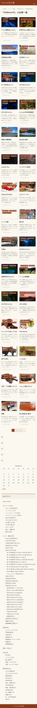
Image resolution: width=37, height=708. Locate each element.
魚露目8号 (11, 616)
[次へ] (23, 430)
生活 (5, 652)
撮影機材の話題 (11, 623)
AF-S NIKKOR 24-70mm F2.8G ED (19, 555)
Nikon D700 (11, 550)
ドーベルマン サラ (13, 513)
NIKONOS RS (11, 578)
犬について (8, 506)
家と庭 (9, 660)
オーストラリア (11, 630)
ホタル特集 (10, 671)
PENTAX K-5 (11, 583)
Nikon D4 (9, 548)
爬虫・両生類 (11, 687)
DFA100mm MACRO (15, 609)
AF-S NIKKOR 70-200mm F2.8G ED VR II (21, 564)
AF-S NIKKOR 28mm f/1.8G (16, 557)
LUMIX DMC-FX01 (13, 543)
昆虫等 (9, 680)
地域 (6, 627)
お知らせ (7, 501)
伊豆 (9, 635)
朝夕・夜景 (11, 683)
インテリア (10, 657)
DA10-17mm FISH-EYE (15, 590)
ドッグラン (11, 510)
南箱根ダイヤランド (13, 639)
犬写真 (9, 690)
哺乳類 (9, 676)
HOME (4, 9)
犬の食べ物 (10, 525)
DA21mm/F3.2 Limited (15, 600)
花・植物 (10, 692)
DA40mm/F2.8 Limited (15, 602)
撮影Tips (10, 621)
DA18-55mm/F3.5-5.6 (14, 597)
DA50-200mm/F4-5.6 (15, 604)
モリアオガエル (11, 673)
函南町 (9, 637)
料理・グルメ (11, 662)
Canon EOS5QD (12, 538)
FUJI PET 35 (10, 541)
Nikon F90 (10, 576)
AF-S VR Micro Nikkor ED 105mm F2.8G (20, 569)
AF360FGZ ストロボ (15, 588)
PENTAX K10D (12, 618)
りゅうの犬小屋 (7, 3)
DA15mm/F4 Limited (14, 593)
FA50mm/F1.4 (13, 614)
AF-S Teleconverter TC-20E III (17, 567)
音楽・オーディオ (12, 664)
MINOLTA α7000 (12, 545)
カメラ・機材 (11, 9)
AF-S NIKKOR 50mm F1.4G (17, 562)
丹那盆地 (9, 632)
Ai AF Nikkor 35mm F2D (15, 571)
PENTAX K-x (20, 9)
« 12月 (3, 489)
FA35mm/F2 (12, 611)
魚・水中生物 (11, 697)
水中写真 (9, 685)
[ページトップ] (33, 704)
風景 (9, 694)
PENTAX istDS (12, 581)
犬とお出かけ (11, 520)
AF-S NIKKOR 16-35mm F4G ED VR (19, 552)
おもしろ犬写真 (11, 508)
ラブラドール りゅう (13, 515)
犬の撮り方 (10, 522)
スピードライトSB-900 (15, 574)
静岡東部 (9, 644)
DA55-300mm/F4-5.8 (14, 607)
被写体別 (7, 668)
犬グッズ (9, 527)
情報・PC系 (7, 648)
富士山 (9, 678)
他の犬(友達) (11, 518)
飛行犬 (9, 532)
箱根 (8, 642)
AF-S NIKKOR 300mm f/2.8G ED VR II (20, 559)
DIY (8, 655)
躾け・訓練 (10, 529)
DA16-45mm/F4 (13, 595)
